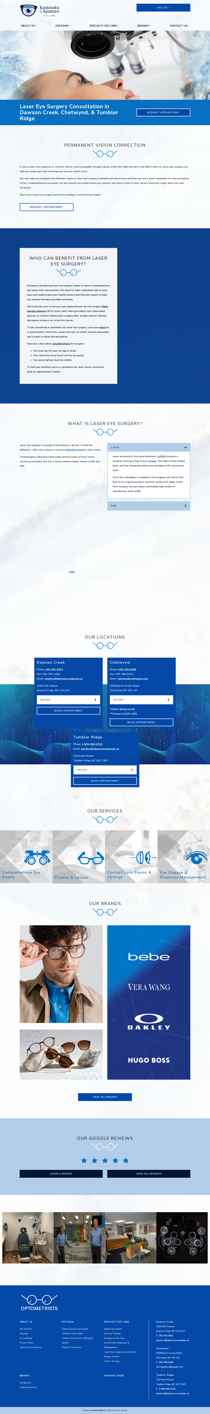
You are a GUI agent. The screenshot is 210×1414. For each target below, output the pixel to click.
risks (72, 572)
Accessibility (26, 1338)
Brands (143, 25)
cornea (152, 461)
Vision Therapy (111, 1361)
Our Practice (26, 1328)
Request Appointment (163, 112)
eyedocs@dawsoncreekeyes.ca (63, 678)
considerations (61, 343)
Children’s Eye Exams (72, 1333)
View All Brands (105, 1097)
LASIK (161, 456)
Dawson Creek (114, 1375)
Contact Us (178, 25)
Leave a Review (61, 1173)
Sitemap (24, 1333)
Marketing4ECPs (99, 1410)
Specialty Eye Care (103, 25)
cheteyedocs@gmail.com (132, 678)
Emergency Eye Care (114, 1338)
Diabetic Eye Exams (72, 1347)
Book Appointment (68, 710)
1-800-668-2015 (92, 744)
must (102, 327)
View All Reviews (149, 1173)
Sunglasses (25, 1382)
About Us (28, 25)
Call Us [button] (162, 7)
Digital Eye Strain (113, 1328)
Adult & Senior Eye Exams (75, 1328)
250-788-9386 (127, 669)
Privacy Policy (26, 1342)
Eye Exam (62, 25)
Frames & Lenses (28, 1387)
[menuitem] (29, 25)
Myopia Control (111, 1356)
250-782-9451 (54, 669)
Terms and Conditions (31, 1347)
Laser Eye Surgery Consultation (120, 1352)
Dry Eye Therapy (112, 1333)
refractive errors (75, 450)
